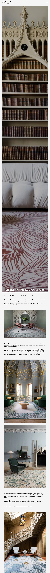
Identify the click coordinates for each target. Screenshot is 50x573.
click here (22, 506)
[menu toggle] (47, 2)
